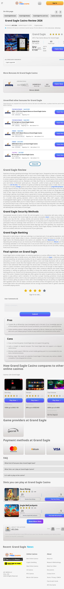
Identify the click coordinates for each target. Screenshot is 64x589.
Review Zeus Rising (30, 499)
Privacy (54, 577)
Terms (49, 577)
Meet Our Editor (52, 566)
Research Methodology (54, 562)
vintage (18, 187)
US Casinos (29, 570)
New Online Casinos (32, 566)
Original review (38, 25)
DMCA (59, 577)
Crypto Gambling (31, 562)
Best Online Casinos (32, 558)
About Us (49, 558)
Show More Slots (35, 521)
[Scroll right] (60, 11)
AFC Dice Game (51, 585)
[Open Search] (39, 3)
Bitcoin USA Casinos (32, 577)
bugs (50, 257)
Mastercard (51, 240)
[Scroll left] (56, 11)
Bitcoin (56, 242)
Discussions (50, 570)
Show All (35, 164)
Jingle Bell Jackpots (57, 187)
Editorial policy (51, 28)
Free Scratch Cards (52, 581)
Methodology (57, 28)
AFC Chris (14, 25)
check (47, 217)
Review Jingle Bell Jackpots (30, 515)
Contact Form (51, 574)
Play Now (13, 400)
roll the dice (14, 185)
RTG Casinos (30, 574)
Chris (48, 528)
